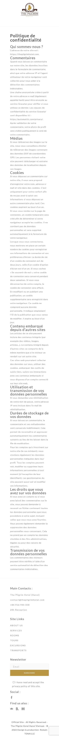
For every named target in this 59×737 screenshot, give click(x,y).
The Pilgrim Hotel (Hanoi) (25, 595)
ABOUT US (16, 625)
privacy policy (19, 686)
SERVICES (16, 630)
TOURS (14, 640)
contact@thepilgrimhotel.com (27, 600)
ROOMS (14, 635)
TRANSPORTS (18, 650)
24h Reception (18, 610)
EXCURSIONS (18, 645)
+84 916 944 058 (20, 605)
